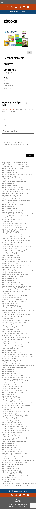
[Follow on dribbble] (20, 6)
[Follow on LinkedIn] (28, 6)
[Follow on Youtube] (24, 6)
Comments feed (8, 86)
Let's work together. (18, 12)
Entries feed (7, 83)
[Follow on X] (12, 6)
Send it (30, 155)
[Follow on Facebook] (8, 6)
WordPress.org (8, 88)
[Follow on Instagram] (16, 6)
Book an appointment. (18, 491)
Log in (5, 80)
